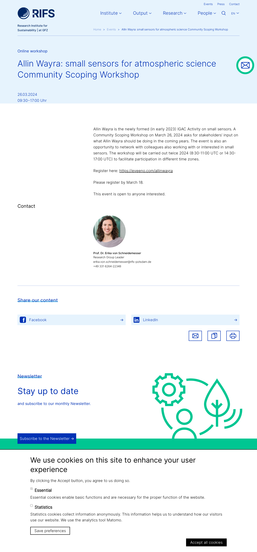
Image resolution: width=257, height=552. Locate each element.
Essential (43, 490)
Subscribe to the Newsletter (45, 438)
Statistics (43, 507)
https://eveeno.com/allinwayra (146, 170)
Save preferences (50, 531)
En (233, 13)
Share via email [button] (195, 336)
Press (221, 4)
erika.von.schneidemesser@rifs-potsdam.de (122, 262)
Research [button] (172, 13)
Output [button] (140, 13)
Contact (234, 4)
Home (97, 29)
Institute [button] (109, 13)
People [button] (205, 13)
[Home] (36, 13)
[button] (214, 336)
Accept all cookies (206, 542)
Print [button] (233, 336)
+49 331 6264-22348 (107, 266)
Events (208, 4)
